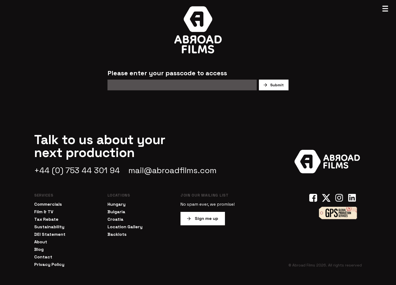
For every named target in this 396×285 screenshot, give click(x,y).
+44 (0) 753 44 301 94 (77, 170)
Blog (39, 249)
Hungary (116, 204)
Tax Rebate (46, 219)
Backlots (117, 234)
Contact (43, 257)
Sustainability (49, 227)
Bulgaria (116, 212)
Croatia (115, 219)
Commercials (48, 204)
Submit (277, 85)
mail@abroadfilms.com (172, 170)
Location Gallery (125, 227)
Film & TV (43, 212)
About (40, 242)
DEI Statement (49, 234)
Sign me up (206, 218)
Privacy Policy (49, 264)
